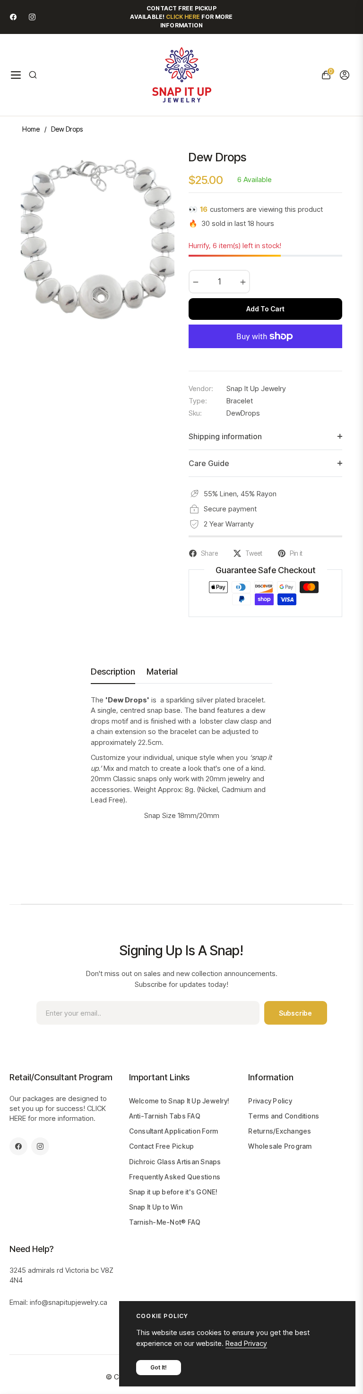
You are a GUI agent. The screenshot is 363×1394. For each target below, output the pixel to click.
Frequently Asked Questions (175, 1177)
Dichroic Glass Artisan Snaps (175, 1162)
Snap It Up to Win (155, 1207)
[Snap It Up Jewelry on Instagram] (32, 16)
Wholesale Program (279, 1146)
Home (31, 129)
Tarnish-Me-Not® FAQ (165, 1222)
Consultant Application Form (173, 1131)
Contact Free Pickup (161, 1146)
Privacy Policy (270, 1101)
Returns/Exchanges (279, 1131)
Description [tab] (113, 671)
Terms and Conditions (283, 1116)
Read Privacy (246, 1343)
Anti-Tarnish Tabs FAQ (164, 1116)
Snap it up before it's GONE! (173, 1192)
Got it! (158, 1367)
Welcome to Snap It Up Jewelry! (179, 1101)
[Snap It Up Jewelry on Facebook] (13, 16)
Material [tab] (162, 671)
